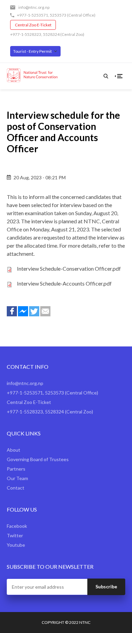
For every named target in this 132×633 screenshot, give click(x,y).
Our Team (17, 478)
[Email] (45, 311)
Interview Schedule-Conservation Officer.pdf (69, 268)
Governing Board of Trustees (38, 459)
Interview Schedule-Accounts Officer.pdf (64, 283)
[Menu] (120, 76)
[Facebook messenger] (23, 311)
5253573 (58, 15)
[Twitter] (34, 311)
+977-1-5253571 (32, 15)
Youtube (16, 545)
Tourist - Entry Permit (32, 51)
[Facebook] (12, 311)
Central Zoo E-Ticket (33, 24)
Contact (15, 488)
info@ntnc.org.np (33, 7)
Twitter (15, 535)
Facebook (17, 526)
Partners (16, 469)
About (13, 450)
